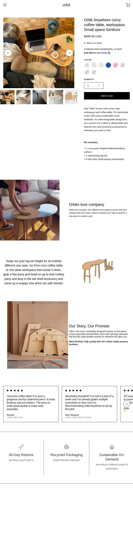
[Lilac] (87, 72)
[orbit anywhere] (66, 5)
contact (74, 510)
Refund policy (78, 531)
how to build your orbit (82, 505)
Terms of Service (79, 526)
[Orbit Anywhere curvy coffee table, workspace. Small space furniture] (7, 97)
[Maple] (87, 65)
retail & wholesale (80, 521)
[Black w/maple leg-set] (94, 65)
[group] (66, 404)
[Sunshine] (122, 65)
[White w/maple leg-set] (101, 65)
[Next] (69, 53)
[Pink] (115, 65)
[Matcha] (94, 72)
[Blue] (108, 65)
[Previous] (8, 53)
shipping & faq (78, 515)
